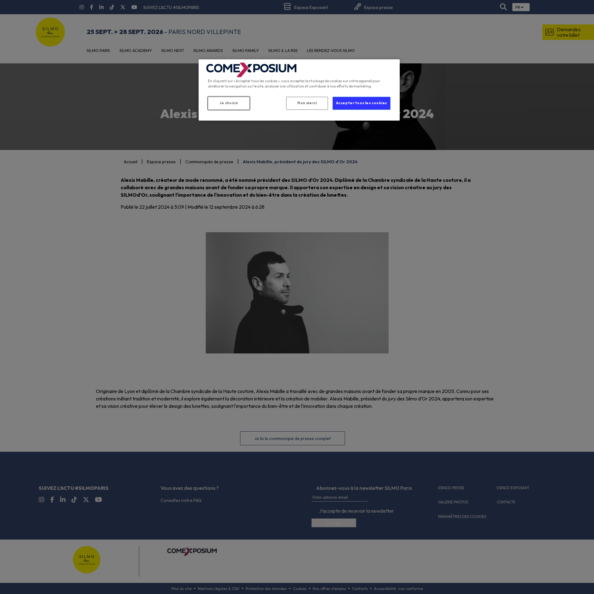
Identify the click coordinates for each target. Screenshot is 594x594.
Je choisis (228, 103)
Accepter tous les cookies (361, 103)
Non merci (307, 103)
